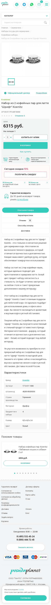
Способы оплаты (25, 226)
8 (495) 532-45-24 (25, 536)
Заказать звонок (25, 547)
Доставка (25, 231)
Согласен (25, 598)
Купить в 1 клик (30, 137)
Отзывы (25, 220)
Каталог (8, 16)
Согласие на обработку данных (11, 498)
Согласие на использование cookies (10, 492)
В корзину (25, 145)
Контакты (29, 491)
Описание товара (25, 210)
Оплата (28, 509)
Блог (27, 513)
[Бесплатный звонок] (16, 4)
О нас (28, 499)
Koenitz (26, 380)
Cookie (21, 589)
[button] (14, 473)
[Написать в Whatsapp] (31, 4)
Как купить (25, 151)
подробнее (22, 199)
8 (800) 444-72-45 (25, 539)
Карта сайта (30, 495)
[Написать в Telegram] (24, 4)
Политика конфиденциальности (10, 504)
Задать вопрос (7, 517)
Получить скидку (25, 174)
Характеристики (25, 215)
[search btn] (45, 22)
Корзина (4, 521)
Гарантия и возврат (9, 487)
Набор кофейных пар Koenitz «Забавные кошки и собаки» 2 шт (32, 449)
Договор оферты (32, 487)
